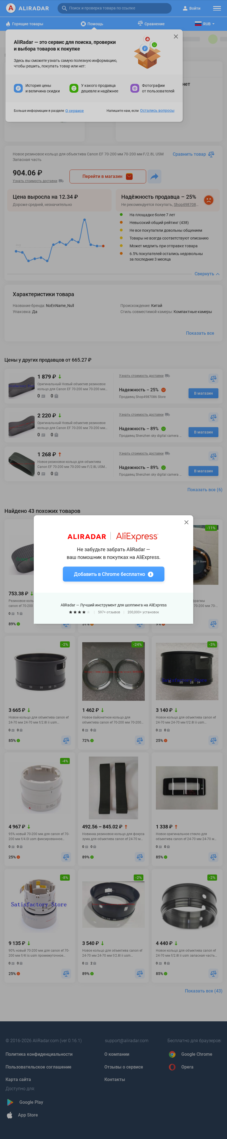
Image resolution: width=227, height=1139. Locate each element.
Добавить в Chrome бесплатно (109, 574)
